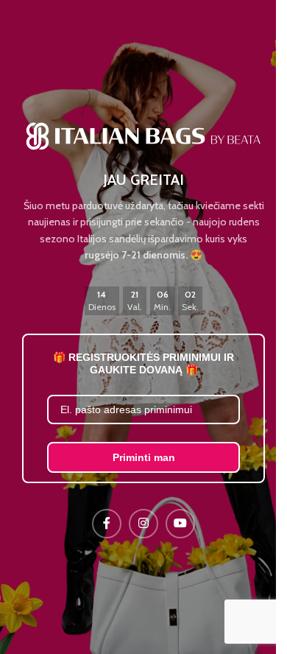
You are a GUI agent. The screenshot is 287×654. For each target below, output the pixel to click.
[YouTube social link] (180, 523)
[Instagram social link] (143, 523)
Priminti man (144, 457)
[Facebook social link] (106, 523)
